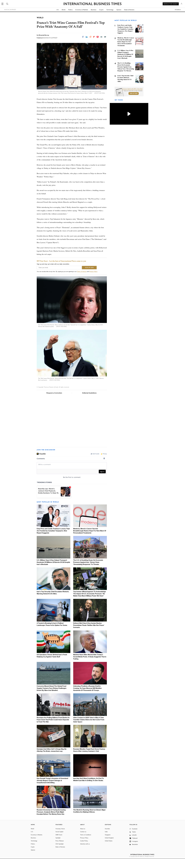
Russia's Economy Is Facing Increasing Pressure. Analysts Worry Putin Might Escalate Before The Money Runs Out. (51, 812)
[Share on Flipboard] (94, 37)
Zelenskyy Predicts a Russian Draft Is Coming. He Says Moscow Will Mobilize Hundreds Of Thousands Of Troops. (87, 688)
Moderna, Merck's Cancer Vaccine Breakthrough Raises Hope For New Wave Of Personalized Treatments (89, 531)
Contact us (83, 831)
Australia (107, 828)
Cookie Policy (84, 841)
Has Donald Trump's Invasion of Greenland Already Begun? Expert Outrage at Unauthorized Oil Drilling (52, 780)
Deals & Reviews (129, 10)
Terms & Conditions (85, 835)
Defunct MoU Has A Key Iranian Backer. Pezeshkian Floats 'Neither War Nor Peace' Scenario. (88, 625)
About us (82, 828)
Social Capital (59, 831)
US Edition (178, 9)
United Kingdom (109, 838)
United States (108, 841)
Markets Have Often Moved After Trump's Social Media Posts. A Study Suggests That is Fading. (89, 657)
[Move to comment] (105, 37)
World (63, 10)
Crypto (101, 10)
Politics (70, 10)
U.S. (58, 10)
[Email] (101, 37)
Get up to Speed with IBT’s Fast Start (132, 88)
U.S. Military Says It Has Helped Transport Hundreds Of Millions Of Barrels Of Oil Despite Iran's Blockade (53, 562)
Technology (110, 10)
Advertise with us (85, 844)
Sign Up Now (133, 93)
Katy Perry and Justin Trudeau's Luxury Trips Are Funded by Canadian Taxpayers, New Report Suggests (53, 531)
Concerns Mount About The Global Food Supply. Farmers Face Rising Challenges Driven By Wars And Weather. (51, 688)
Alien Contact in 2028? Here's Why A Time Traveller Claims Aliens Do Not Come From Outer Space (88, 720)
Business (93, 10)
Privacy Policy (93, 271)
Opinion (118, 10)
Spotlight (58, 838)
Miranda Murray (44, 35)
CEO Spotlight (59, 844)
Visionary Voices (60, 828)
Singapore (107, 835)
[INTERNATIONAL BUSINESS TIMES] (92, 4)
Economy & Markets (81, 10)
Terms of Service (82, 271)
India (106, 831)
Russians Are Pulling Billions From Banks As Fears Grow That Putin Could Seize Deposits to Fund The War (53, 720)
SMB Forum (59, 835)
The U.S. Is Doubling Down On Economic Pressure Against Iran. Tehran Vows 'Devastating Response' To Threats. (88, 562)
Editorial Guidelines (89, 393)
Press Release (60, 841)
